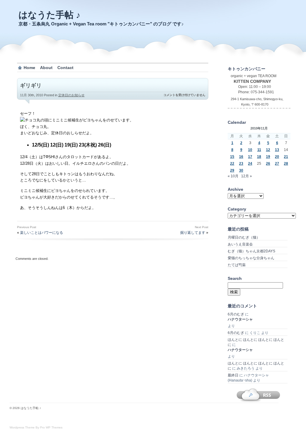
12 (268, 150)
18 (259, 157)
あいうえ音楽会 (240, 244)
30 (241, 170)
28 (286, 163)
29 (232, 170)
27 (277, 163)
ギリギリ (31, 86)
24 (250, 163)
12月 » (246, 176)
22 (232, 163)
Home (29, 67)
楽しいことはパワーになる (41, 233)
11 (259, 150)
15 (232, 157)
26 (268, 163)
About (46, 67)
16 (241, 157)
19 (268, 157)
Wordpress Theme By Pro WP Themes (36, 427)
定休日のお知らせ (71, 95)
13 (277, 150)
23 (241, 163)
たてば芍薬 (237, 265)
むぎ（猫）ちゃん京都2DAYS (251, 251)
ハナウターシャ (240, 319)
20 (277, 157)
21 (286, 157)
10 (250, 150)
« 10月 (233, 176)
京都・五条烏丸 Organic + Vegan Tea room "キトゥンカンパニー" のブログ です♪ (101, 23)
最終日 (233, 375)
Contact (65, 67)
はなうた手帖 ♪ (49, 15)
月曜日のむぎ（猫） (244, 237)
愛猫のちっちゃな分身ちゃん (251, 258)
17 (250, 157)
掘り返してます (192, 233)
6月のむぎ (236, 314)
